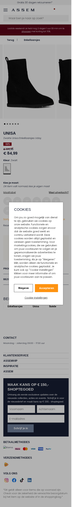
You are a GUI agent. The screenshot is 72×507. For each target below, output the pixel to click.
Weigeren (23, 288)
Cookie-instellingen (36, 297)
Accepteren (46, 288)
